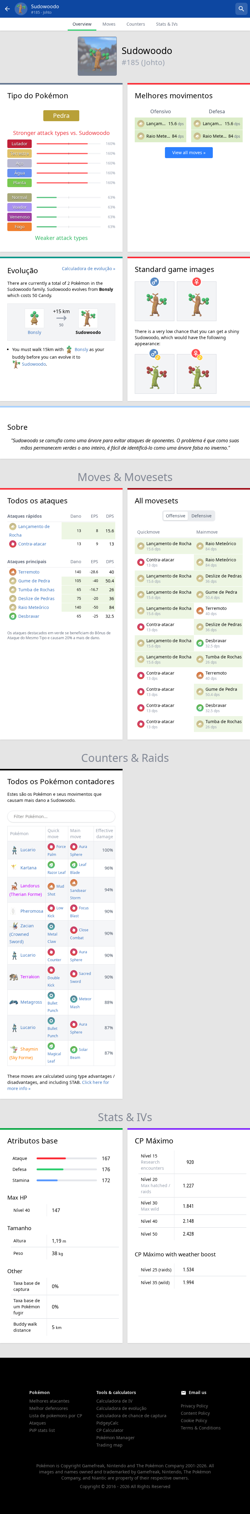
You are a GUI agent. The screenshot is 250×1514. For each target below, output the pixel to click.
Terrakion (29, 977)
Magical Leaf (54, 1057)
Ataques (37, 1423)
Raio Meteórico (161, 136)
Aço (19, 163)
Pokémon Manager (115, 1437)
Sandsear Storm (78, 894)
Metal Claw (52, 938)
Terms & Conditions (201, 1428)
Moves (109, 24)
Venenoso (20, 217)
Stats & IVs (167, 24)
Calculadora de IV (114, 1401)
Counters (136, 24)
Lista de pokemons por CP (55, 1415)
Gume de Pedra (34, 581)
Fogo (19, 227)
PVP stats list (42, 1430)
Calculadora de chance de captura (131, 1415)
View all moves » (188, 152)
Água (19, 173)
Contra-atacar (32, 544)
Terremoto (28, 572)
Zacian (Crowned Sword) (21, 933)
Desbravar (28, 616)
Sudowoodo (34, 364)
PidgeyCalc (107, 1423)
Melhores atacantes (49, 1401)
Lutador (19, 144)
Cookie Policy (194, 1420)
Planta (19, 183)
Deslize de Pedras (36, 598)
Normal (19, 197)
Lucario (27, 850)
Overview (82, 24)
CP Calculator (109, 1430)
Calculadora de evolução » (88, 268)
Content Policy (195, 1413)
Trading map (109, 1445)
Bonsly (81, 349)
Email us (197, 1392)
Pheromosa (31, 911)
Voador (19, 207)
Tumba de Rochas (36, 589)
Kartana (28, 868)
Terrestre (19, 153)
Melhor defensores (48, 1408)
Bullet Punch (53, 1007)
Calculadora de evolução (121, 1408)
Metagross (30, 1002)
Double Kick (54, 981)
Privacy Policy (194, 1406)
